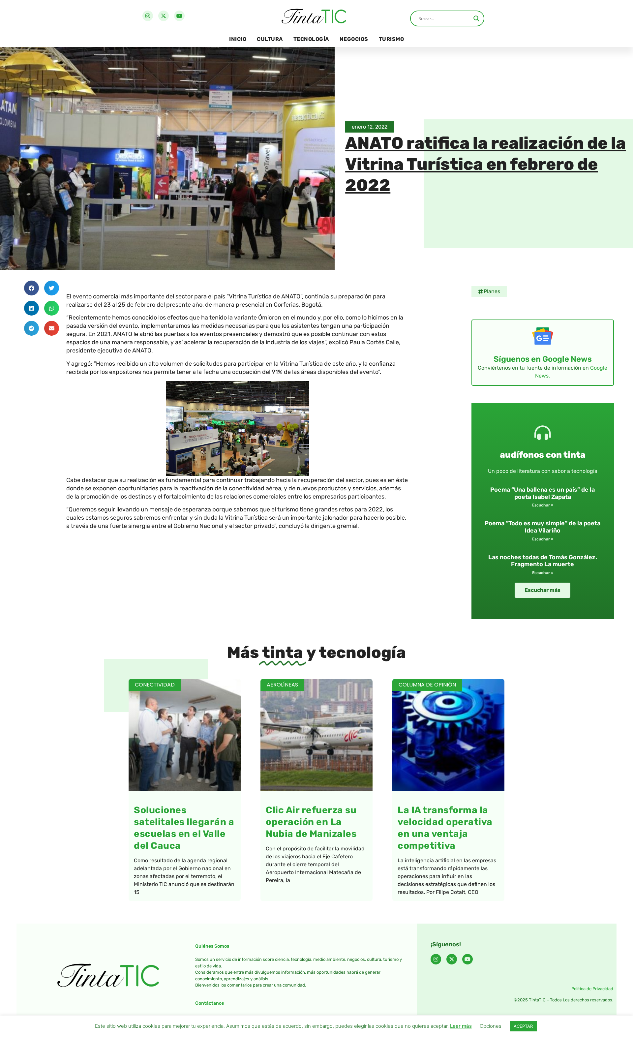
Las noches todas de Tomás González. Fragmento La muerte (542, 561)
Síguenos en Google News (543, 359)
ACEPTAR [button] (523, 1026)
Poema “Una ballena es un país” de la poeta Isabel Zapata (542, 493)
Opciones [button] (490, 1026)
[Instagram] (147, 16)
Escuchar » (542, 505)
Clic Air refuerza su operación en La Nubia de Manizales (311, 822)
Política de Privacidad (592, 988)
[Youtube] (179, 16)
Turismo (391, 39)
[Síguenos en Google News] (542, 336)
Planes (492, 291)
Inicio (237, 39)
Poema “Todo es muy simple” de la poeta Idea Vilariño (542, 527)
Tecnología (311, 39)
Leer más (461, 1026)
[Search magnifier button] (476, 18)
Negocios (354, 39)
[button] (31, 288)
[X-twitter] (163, 16)
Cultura (270, 39)
